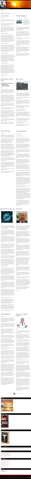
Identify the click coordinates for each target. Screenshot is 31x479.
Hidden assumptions (21, 16)
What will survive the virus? (8, 209)
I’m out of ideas (5, 16)
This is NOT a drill (5, 131)
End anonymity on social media (7, 79)
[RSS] (30, 1)
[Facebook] (27, 1)
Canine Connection (4, 454)
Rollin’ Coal (7, 464)
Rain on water (19, 79)
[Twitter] (28, 1)
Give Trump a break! (21, 131)
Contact (8, 463)
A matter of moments (9, 460)
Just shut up (19, 209)
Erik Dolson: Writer (6, 2)
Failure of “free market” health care (22, 314)
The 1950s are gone (5, 314)
